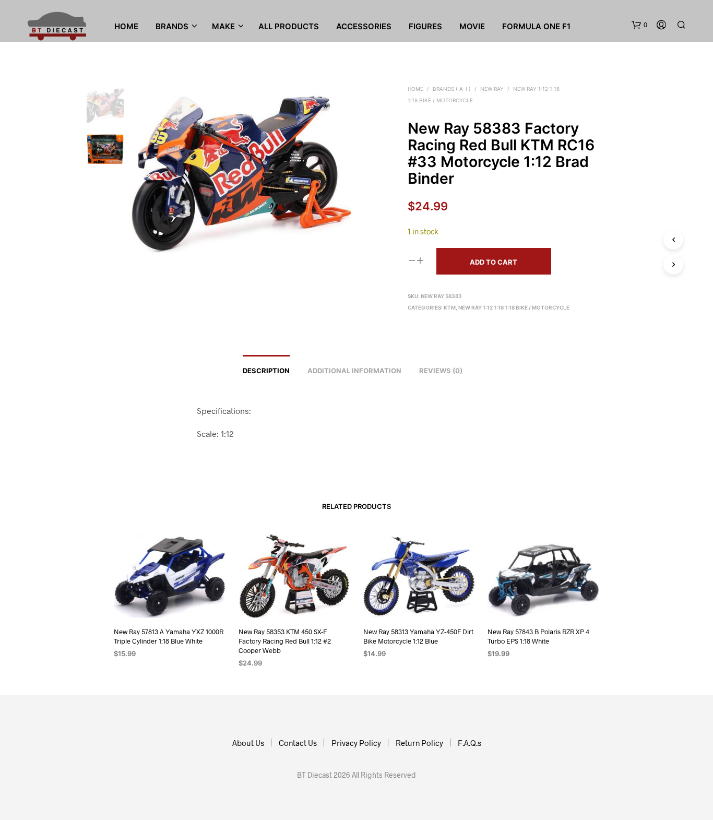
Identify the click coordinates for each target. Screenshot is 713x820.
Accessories (363, 26)
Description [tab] (266, 370)
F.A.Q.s (469, 742)
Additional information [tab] (354, 370)
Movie (472, 26)
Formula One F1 (536, 26)
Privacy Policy (356, 742)
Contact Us (298, 742)
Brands (172, 26)
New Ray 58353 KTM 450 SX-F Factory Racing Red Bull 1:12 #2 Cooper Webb (285, 640)
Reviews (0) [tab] (440, 370)
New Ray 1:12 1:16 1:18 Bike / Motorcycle (513, 307)
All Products (288, 26)
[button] (639, 25)
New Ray (492, 89)
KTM (450, 307)
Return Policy (419, 742)
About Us (248, 742)
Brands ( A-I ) (452, 89)
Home (126, 26)
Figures (425, 26)
